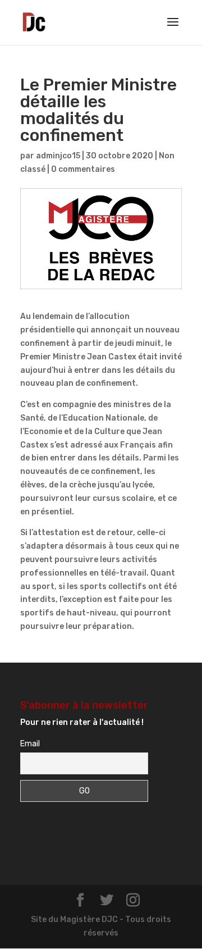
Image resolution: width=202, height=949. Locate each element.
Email (30, 744)
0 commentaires (83, 169)
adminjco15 (58, 156)
